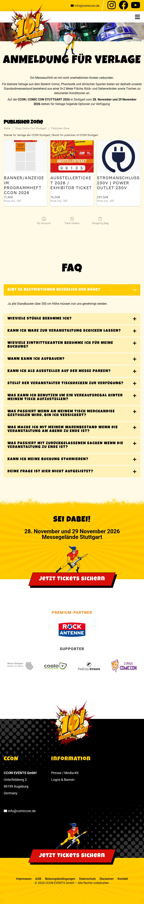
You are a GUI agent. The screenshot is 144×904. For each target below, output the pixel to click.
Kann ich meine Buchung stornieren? (48, 459)
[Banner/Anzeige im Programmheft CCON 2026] (25, 156)
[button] (139, 17)
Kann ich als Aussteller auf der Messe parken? (59, 371)
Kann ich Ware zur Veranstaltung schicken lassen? (64, 331)
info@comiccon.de (87, 6)
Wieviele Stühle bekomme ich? (40, 319)
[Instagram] (111, 5)
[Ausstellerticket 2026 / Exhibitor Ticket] (72, 156)
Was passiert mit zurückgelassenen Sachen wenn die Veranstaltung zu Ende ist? (65, 445)
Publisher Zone (60, 128)
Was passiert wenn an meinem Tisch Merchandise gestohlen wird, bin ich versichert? (61, 413)
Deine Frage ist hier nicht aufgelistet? (50, 471)
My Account (44, 223)
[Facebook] (123, 5)
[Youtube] (135, 5)
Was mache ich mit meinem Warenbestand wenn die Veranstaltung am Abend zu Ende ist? (63, 429)
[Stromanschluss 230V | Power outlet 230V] (118, 156)
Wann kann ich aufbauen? (36, 359)
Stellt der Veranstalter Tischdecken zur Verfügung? (66, 383)
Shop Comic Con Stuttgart (30, 128)
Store (7, 128)
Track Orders (72, 223)
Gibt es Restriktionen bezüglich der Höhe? (54, 290)
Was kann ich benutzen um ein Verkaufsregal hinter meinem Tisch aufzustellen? (65, 397)
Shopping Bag (100, 223)
